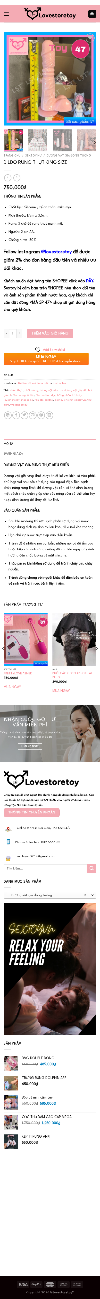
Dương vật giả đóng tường (69, 155)
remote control (43, 399)
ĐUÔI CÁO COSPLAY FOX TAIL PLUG (72, 675)
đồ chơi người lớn (23, 395)
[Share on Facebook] (16, 415)
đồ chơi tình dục (46, 395)
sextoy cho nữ (64, 399)
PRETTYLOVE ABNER (18, 673)
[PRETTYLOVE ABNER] (26, 639)
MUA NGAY (12, 687)
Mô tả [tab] (8, 443)
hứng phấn (64, 395)
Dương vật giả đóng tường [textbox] (47, 895)
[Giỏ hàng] (92, 14)
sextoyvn (80, 399)
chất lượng (31, 390)
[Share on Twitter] (24, 415)
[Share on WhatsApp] (8, 415)
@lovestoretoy (56, 252)
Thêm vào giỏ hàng (50, 333)
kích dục (77, 395)
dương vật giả (73, 390)
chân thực (16, 390)
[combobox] (50, 895)
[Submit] (91, 868)
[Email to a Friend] (32, 415)
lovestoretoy (12, 399)
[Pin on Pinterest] (41, 415)
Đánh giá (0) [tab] (13, 453)
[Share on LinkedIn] (49, 415)
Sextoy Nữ (33, 155)
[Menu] (6, 14)
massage (27, 399)
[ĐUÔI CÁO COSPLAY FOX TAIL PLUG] (74, 639)
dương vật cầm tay (51, 390)
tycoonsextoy (18, 404)
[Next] (88, 79)
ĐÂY (89, 281)
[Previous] (11, 79)
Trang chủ (12, 155)
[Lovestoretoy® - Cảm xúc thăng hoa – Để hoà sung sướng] (50, 14)
